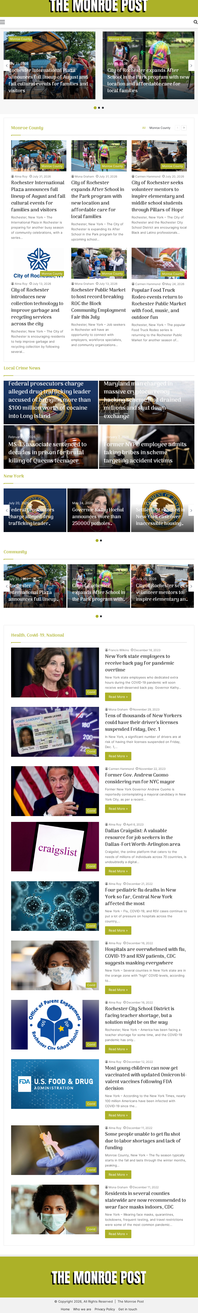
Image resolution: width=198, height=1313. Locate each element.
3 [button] (103, 108)
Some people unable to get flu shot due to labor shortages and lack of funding (143, 1141)
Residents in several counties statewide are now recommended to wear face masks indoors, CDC (145, 1200)
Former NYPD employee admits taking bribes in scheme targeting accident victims (145, 453)
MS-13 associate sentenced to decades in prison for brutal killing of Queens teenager (47, 453)
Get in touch (127, 1309)
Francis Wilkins (119, 650)
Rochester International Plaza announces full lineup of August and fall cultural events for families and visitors (48, 81)
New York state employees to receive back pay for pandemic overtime (139, 663)
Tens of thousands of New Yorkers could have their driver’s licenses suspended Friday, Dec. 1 (143, 723)
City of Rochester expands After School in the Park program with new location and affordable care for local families (148, 81)
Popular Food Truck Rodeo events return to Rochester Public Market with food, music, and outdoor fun (159, 304)
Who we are (82, 1309)
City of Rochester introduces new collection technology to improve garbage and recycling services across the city (37, 307)
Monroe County (20, 39)
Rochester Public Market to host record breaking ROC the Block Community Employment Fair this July (98, 303)
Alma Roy (21, 176)
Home (65, 1309)
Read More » (118, 697)
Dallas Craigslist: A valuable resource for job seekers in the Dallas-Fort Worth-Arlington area (142, 838)
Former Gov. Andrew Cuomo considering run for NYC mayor (140, 779)
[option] (49, 65)
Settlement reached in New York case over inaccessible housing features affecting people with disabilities (161, 523)
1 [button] (95, 107)
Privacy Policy (105, 1309)
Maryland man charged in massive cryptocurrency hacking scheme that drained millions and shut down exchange (142, 400)
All (144, 128)
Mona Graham (84, 176)
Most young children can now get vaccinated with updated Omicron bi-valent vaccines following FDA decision (146, 1079)
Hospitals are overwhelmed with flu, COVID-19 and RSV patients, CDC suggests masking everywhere (145, 956)
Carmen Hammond (147, 176)
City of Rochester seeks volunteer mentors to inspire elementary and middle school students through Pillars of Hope (158, 196)
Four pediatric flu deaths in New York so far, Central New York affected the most (140, 897)
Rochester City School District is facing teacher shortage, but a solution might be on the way (139, 1016)
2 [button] (99, 108)
